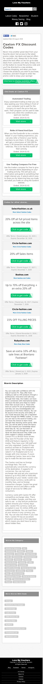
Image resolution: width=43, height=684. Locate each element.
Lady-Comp (10, 613)
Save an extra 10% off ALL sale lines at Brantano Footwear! (21, 354)
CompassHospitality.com (15, 629)
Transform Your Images (14, 605)
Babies (20, 551)
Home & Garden (28, 568)
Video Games (19, 582)
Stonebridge (10, 609)
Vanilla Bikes (10, 621)
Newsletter (24, 16)
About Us (21, 674)
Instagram (31, 667)
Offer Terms (10, 236)
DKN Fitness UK (12, 617)
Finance (18, 560)
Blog (28, 19)
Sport (8, 579)
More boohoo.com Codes (22, 278)
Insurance (9, 571)
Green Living (11, 565)
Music (29, 571)
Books (29, 551)
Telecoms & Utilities (21, 579)
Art (24, 548)
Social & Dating (29, 576)
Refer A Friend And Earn (21, 130)
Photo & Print (18, 574)
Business (9, 554)
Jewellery (20, 571)
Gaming (22, 562)
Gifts (30, 562)
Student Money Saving (25, 18)
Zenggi (8, 601)
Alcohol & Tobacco (13, 548)
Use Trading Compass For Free (21, 164)
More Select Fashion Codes (22, 212)
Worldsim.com (11, 637)
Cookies (21, 679)
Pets (7, 574)
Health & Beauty (12, 568)
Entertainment (30, 557)
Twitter (23, 667)
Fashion (9, 560)
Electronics (17, 557)
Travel (8, 582)
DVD (7, 557)
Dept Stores (30, 554)
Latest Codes (11, 16)
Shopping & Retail (12, 576)
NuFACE (9, 625)
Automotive (10, 551)
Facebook (16, 667)
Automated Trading (21, 99)
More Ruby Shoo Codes (22, 344)
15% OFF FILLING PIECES (21, 319)
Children (19, 554)
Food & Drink (11, 562)
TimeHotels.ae (11, 633)
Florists (27, 560)
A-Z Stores (21, 671)
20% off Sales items (21, 253)
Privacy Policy (21, 681)
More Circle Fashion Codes (22, 247)
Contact (21, 676)
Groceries (22, 565)
